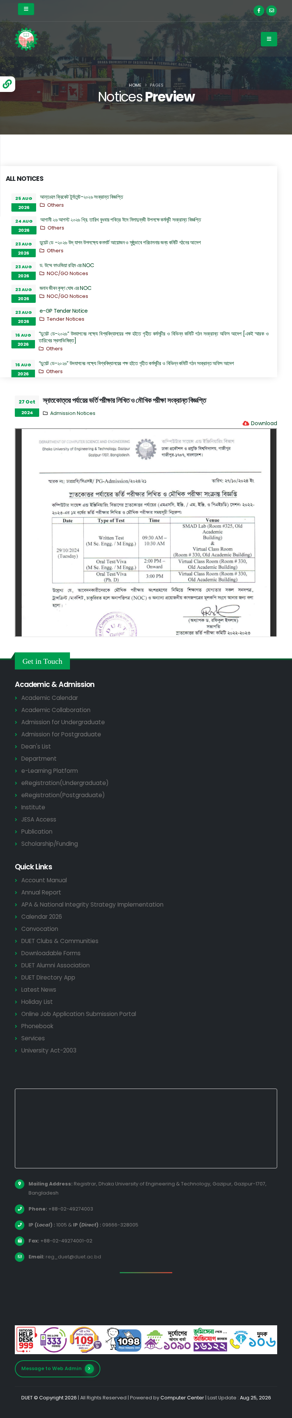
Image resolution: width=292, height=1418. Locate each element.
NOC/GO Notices (67, 273)
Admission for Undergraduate (63, 722)
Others (55, 205)
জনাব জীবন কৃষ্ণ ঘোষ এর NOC (65, 288)
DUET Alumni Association (55, 965)
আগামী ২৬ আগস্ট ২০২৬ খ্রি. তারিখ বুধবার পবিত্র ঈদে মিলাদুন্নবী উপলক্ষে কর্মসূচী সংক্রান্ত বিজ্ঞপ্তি (120, 219)
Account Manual (44, 880)
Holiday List (37, 1002)
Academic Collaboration (55, 710)
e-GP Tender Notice (63, 311)
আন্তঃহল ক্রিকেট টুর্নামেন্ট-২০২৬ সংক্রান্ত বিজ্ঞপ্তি (81, 197)
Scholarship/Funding (49, 844)
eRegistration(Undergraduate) (65, 783)
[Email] (271, 10)
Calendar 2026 (41, 917)
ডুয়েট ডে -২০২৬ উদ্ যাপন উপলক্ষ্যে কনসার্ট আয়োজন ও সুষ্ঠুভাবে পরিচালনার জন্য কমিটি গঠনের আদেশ (120, 242)
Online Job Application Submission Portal (78, 1014)
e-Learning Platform (49, 771)
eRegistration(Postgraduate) (63, 795)
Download (264, 423)
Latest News (38, 990)
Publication (36, 832)
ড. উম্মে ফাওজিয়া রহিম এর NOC (67, 265)
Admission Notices (72, 413)
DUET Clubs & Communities (59, 941)
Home (135, 85)
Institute (33, 807)
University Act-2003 (48, 1050)
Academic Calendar (49, 698)
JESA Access (38, 819)
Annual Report (41, 892)
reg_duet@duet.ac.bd (73, 1256)
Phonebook (37, 1026)
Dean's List (36, 746)
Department (39, 759)
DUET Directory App (48, 977)
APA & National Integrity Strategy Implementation (92, 904)
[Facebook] (259, 10)
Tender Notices (65, 319)
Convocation (39, 929)
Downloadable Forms (51, 953)
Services (33, 1038)
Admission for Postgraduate (61, 734)
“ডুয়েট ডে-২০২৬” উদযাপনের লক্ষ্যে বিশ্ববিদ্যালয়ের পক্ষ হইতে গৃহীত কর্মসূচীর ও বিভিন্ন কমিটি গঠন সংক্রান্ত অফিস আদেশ (136, 363)
